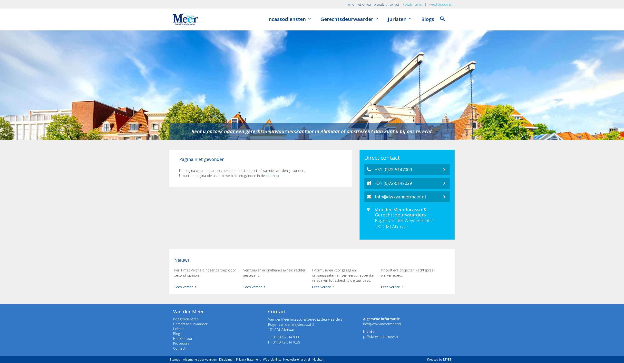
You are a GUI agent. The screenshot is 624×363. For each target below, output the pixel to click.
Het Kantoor (182, 338)
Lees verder (184, 287)
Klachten (318, 359)
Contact (179, 348)
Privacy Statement (248, 359)
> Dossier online (412, 4)
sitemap (272, 175)
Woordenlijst (272, 359)
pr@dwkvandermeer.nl (381, 336)
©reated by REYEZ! (439, 359)
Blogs (427, 19)
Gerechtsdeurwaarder (347, 19)
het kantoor (364, 4)
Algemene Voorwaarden (200, 359)
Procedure (181, 343)
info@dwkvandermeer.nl (382, 324)
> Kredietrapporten (440, 4)
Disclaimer (226, 359)
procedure (381, 4)
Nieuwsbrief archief (296, 359)
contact (394, 4)
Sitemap (175, 359)
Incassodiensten (287, 19)
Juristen (398, 19)
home (350, 4)
